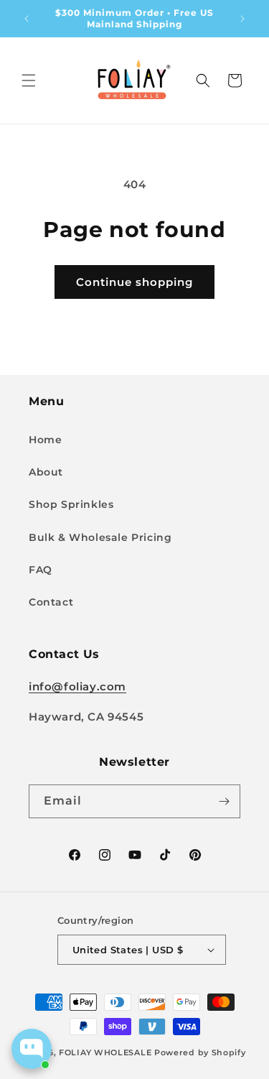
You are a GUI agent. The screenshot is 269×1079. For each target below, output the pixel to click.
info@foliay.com (77, 686)
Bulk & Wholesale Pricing (100, 537)
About (46, 472)
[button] (28, 80)
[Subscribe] (224, 801)
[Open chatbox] (31, 1049)
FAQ (40, 569)
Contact (51, 602)
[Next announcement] (242, 18)
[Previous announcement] (26, 18)
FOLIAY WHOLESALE (105, 1052)
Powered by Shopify (200, 1052)
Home (45, 439)
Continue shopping (134, 282)
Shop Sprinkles (71, 504)
